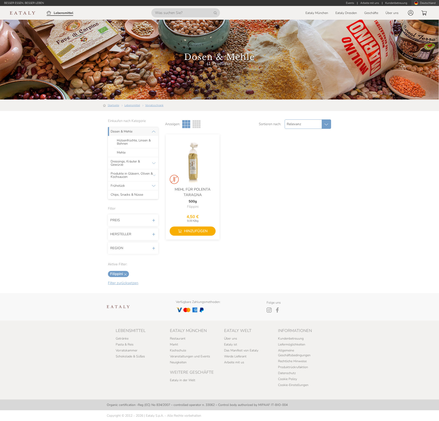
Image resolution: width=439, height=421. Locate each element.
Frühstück (118, 185)
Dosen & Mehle (121, 131)
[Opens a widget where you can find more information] (20, 413)
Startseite (113, 105)
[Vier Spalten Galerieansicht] (197, 124)
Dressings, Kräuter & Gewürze (125, 163)
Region (116, 248)
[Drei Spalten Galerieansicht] (186, 124)
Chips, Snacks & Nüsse (127, 194)
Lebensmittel (132, 105)
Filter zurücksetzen (123, 283)
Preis (115, 220)
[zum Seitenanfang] (427, 412)
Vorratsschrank (154, 105)
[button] (411, 13)
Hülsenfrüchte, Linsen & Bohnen (134, 142)
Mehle (121, 152)
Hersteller (120, 234)
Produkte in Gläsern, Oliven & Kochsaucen (132, 175)
